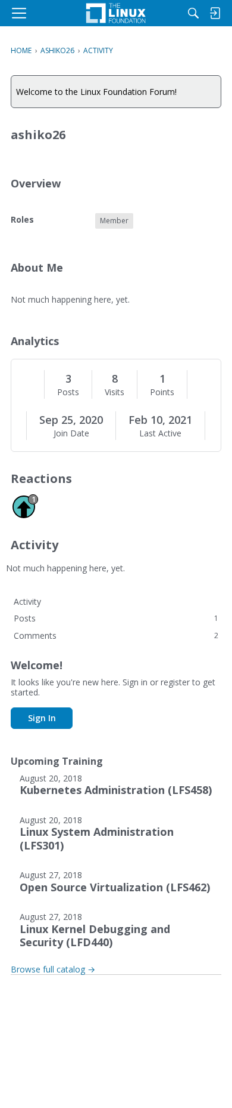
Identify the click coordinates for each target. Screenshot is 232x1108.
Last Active (160, 433)
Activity (27, 601)
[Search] (193, 13)
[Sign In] (214, 13)
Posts (68, 392)
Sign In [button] (42, 718)
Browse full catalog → (53, 969)
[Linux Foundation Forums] (116, 13)
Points (162, 392)
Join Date (71, 433)
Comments (116, 635)
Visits (114, 392)
